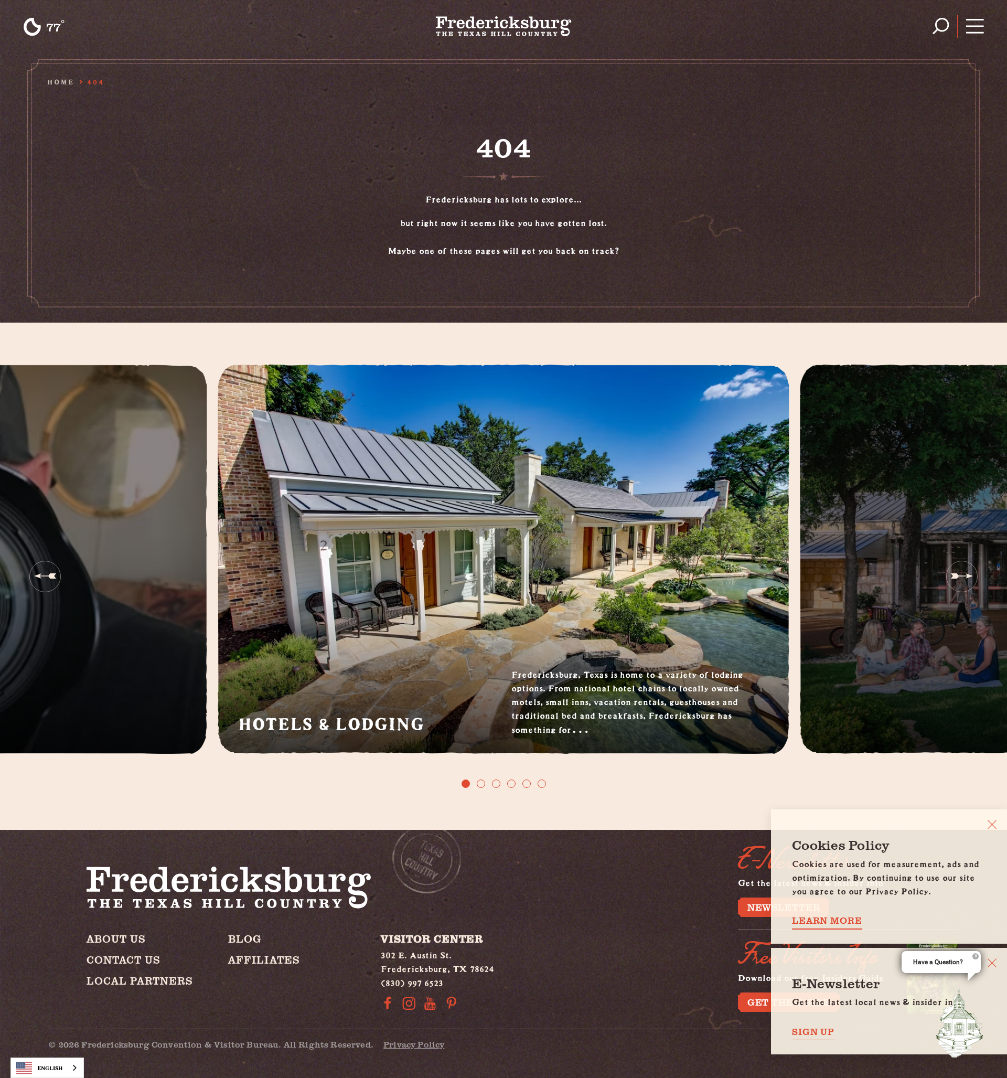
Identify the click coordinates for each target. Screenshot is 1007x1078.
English (49, 1067)
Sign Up (813, 1031)
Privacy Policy (413, 1044)
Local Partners (140, 981)
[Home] (504, 26)
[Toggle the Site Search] (941, 26)
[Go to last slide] (45, 576)
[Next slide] (962, 576)
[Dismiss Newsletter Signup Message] (992, 962)
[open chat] (960, 1022)
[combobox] (47, 1068)
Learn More (827, 920)
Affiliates (264, 960)
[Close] (992, 824)
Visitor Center (432, 939)
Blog (245, 939)
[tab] (466, 784)
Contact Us (123, 960)
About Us (116, 939)
